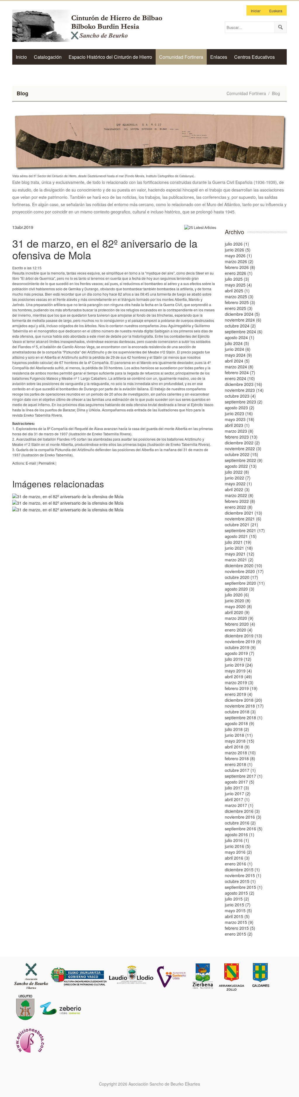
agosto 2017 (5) (239, 782)
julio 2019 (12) (238, 659)
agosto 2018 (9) (239, 723)
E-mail (31, 462)
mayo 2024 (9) (238, 355)
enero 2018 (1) (239, 764)
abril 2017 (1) (237, 799)
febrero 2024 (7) (240, 372)
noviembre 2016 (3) (243, 817)
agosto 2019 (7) (239, 653)
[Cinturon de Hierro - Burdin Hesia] (92, 25)
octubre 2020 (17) (241, 577)
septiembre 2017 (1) (244, 776)
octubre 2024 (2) (240, 326)
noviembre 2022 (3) (243, 448)
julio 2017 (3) (237, 788)
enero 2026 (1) (239, 273)
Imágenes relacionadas (58, 483)
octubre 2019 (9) (240, 647)
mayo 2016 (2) (238, 852)
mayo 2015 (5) (238, 910)
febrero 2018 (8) (240, 758)
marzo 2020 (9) (239, 618)
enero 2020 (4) (239, 630)
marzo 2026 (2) (239, 261)
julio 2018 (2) (237, 729)
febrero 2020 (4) (240, 624)
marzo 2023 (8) (239, 431)
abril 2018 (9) (237, 747)
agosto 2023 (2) (239, 407)
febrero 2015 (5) (240, 928)
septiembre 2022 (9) (244, 460)
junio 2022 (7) (238, 478)
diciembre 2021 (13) (243, 513)
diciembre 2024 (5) (242, 314)
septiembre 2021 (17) (245, 530)
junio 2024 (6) (238, 349)
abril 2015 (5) (237, 916)
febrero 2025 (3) (240, 302)
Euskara (275, 10)
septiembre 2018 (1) (244, 717)
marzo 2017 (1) (239, 805)
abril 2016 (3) (237, 858)
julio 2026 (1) (237, 244)
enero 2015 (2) (239, 934)
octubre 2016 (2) (240, 823)
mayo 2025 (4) (238, 285)
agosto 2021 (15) (241, 536)
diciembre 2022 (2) (242, 443)
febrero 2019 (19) (241, 688)
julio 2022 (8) (237, 472)
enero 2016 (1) (239, 864)
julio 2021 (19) (238, 542)
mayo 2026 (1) (238, 255)
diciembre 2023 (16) (243, 384)
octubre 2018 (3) (240, 712)
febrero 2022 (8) (240, 501)
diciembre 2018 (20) (243, 700)
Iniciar (255, 10)
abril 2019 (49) (238, 676)
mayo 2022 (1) (238, 484)
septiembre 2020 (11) (245, 583)
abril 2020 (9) (237, 612)
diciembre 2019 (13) (243, 636)
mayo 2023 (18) (239, 419)
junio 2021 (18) (239, 548)
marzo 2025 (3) (239, 296)
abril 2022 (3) (237, 489)
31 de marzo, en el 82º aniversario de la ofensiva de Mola (104, 249)
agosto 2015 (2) (239, 893)
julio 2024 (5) (237, 343)
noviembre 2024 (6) (243, 320)
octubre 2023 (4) (240, 396)
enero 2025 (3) (239, 308)
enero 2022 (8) (239, 507)
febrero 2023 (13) (241, 437)
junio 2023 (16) (239, 413)
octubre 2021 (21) (241, 524)
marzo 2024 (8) (239, 367)
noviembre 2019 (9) (243, 641)
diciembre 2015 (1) (242, 869)
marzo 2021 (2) (239, 560)
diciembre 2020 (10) (243, 565)
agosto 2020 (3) (239, 589)
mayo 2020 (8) (238, 606)
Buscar (280, 27)
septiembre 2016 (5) (244, 829)
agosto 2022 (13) (241, 466)
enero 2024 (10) (240, 378)
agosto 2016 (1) (239, 834)
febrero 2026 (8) (240, 267)
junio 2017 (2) (238, 793)
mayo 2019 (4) (238, 671)
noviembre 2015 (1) (243, 875)
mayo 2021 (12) (239, 554)
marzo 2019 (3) (239, 682)
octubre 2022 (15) (241, 454)
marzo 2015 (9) (239, 922)
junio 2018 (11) (239, 735)
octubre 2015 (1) (240, 881)
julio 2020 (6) (237, 595)
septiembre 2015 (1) (244, 887)
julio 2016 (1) (237, 840)
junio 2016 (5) (238, 846)
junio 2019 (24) (239, 665)
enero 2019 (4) (239, 694)
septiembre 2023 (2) (244, 402)
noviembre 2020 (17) (244, 571)
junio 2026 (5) (238, 250)
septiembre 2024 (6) (244, 331)
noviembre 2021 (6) (243, 519)
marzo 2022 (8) (239, 495)
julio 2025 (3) (237, 279)
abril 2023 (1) (237, 425)
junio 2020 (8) (238, 600)
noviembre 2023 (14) (244, 390)
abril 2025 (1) (237, 291)
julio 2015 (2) (237, 899)
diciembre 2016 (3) (242, 811)
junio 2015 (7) (238, 905)
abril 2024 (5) (237, 361)
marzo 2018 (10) (240, 753)
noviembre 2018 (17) (244, 706)
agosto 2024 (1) (239, 337)
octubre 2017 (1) (240, 770)
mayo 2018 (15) (239, 741)
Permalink (47, 462)
